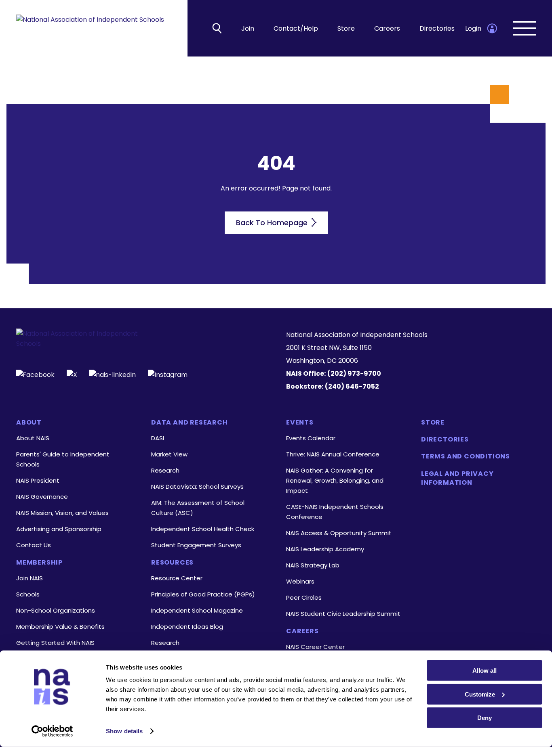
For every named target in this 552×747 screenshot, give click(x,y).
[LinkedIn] (112, 374)
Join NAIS (29, 578)
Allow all (484, 670)
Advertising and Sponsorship (58, 529)
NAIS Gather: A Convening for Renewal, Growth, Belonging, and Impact (334, 480)
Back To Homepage (273, 223)
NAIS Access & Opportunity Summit (339, 533)
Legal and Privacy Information (457, 478)
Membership (39, 562)
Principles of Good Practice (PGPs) (203, 594)
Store (346, 28)
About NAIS (32, 438)
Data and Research (189, 422)
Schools (28, 594)
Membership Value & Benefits (60, 626)
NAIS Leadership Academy (325, 549)
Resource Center (176, 578)
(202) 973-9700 (354, 373)
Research (165, 470)
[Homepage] (90, 28)
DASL (158, 438)
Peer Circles (304, 597)
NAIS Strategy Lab (312, 565)
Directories (437, 28)
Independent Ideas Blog (187, 626)
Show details (124, 731)
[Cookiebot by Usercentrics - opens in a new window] (52, 731)
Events (300, 422)
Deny (484, 717)
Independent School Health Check (202, 529)
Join (247, 28)
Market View (169, 454)
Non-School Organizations (55, 610)
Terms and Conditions (465, 456)
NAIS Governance (42, 496)
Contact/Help (296, 28)
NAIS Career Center (315, 646)
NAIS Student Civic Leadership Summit (343, 613)
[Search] (217, 28)
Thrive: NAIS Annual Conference (332, 454)
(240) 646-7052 (352, 386)
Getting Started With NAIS (55, 642)
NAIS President (37, 480)
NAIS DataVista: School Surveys (197, 486)
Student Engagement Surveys (196, 545)
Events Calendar (310, 438)
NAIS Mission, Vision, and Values (62, 512)
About (29, 422)
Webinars (300, 581)
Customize (480, 694)
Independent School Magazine (197, 610)
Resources (172, 562)
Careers (387, 28)
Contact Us (33, 545)
